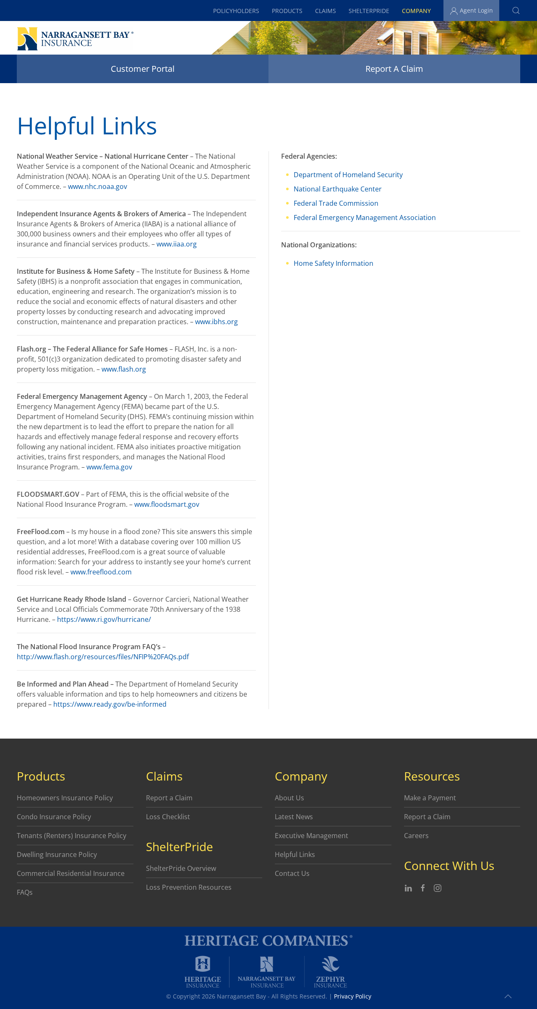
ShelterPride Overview (181, 868)
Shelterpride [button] (369, 11)
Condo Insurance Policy (54, 816)
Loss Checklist (168, 816)
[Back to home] (75, 38)
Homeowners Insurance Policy (65, 797)
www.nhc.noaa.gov (97, 186)
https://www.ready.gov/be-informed (110, 704)
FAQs (25, 892)
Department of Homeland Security (348, 174)
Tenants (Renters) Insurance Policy (71, 835)
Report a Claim (169, 797)
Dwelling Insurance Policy (57, 854)
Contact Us (292, 873)
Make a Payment (430, 797)
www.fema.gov (109, 467)
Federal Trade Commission (336, 203)
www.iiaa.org (176, 244)
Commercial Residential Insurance (71, 873)
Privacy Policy (352, 996)
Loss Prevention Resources (189, 887)
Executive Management (311, 835)
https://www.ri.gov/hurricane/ (104, 619)
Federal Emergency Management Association (365, 217)
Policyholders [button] (236, 11)
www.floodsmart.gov (166, 504)
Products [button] (287, 11)
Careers (416, 835)
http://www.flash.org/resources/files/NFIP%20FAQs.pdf (103, 656)
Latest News (294, 816)
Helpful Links (295, 854)
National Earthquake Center (338, 189)
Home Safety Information (333, 263)
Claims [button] (325, 11)
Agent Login (475, 10)
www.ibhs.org (216, 321)
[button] (516, 10)
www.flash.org (124, 369)
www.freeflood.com (101, 572)
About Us (289, 797)
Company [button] (416, 11)
